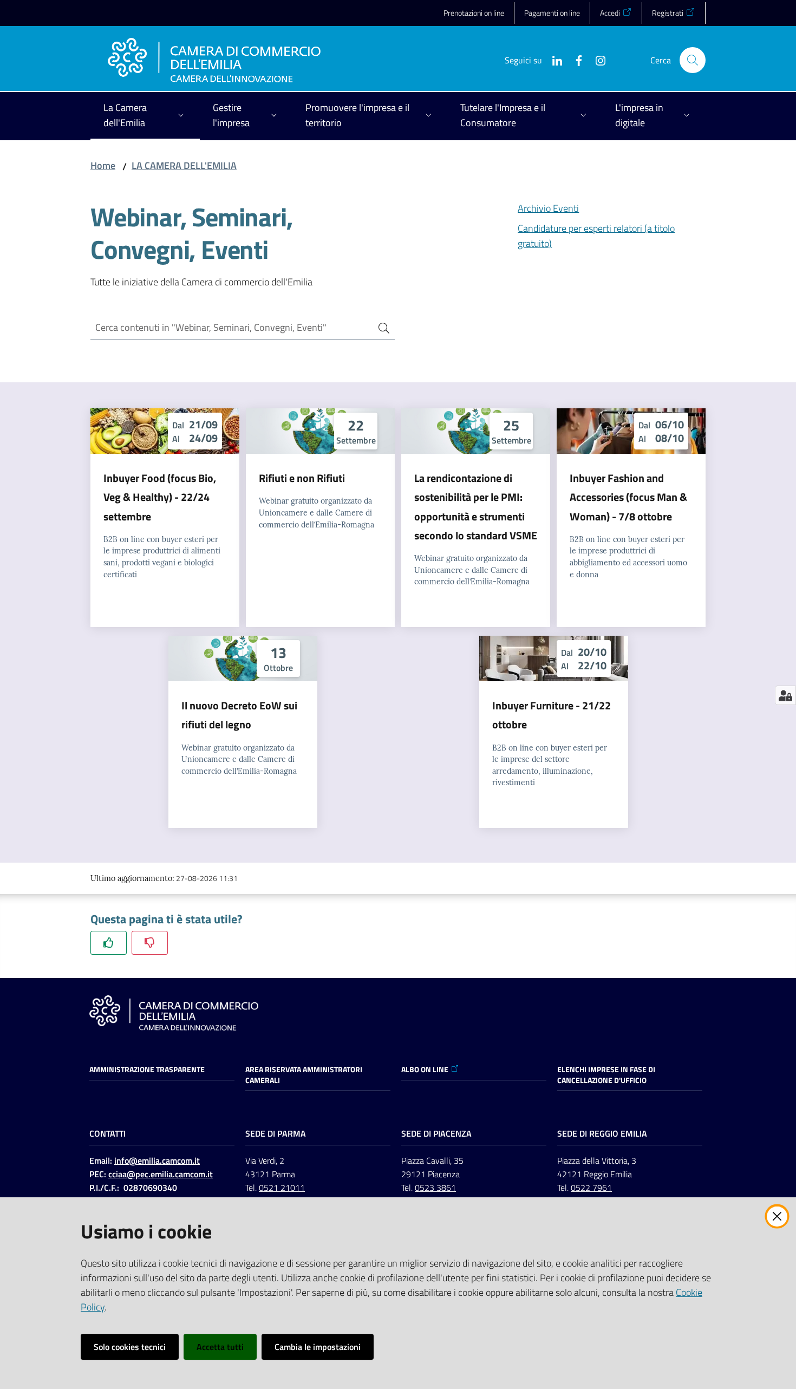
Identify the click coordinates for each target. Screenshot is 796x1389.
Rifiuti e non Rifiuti (302, 477)
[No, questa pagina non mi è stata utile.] (150, 942)
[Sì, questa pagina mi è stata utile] (108, 942)
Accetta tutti (220, 1346)
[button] (693, 60)
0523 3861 (435, 1187)
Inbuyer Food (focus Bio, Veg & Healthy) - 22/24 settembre (159, 497)
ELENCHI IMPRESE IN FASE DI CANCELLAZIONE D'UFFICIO (606, 1075)
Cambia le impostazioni (318, 1346)
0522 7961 (591, 1187)
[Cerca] (379, 328)
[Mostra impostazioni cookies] (785, 695)
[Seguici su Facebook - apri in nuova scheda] (574, 59)
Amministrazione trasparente (147, 1069)
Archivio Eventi (548, 208)
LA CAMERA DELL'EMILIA (184, 165)
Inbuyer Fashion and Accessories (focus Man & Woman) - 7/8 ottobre (628, 497)
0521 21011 (282, 1187)
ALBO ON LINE (424, 1069)
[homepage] (214, 60)
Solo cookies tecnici (130, 1346)
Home (102, 165)
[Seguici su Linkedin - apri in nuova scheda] (553, 59)
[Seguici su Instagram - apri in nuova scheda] (596, 59)
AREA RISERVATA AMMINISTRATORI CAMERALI (303, 1075)
